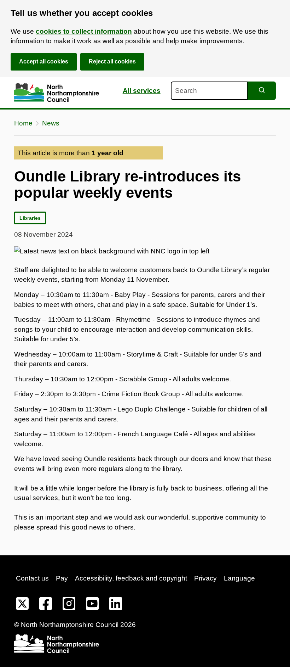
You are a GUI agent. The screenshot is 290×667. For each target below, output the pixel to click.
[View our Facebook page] (45, 605)
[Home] (56, 92)
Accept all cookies (43, 61)
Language (239, 578)
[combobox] (209, 91)
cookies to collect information (84, 31)
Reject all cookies (112, 61)
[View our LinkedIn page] (116, 605)
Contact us (32, 578)
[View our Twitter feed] (22, 605)
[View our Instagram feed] (69, 605)
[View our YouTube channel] (92, 605)
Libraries (30, 218)
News (50, 123)
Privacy (205, 578)
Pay (62, 578)
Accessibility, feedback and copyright (131, 578)
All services (142, 90)
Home (23, 123)
